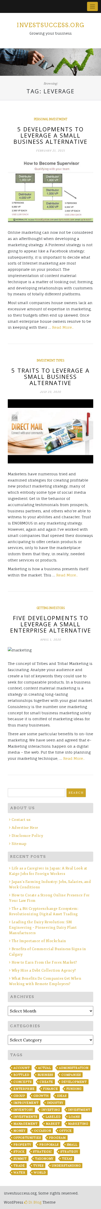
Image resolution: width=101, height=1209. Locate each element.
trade (19, 1165)
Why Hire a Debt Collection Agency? (44, 970)
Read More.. (63, 327)
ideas (62, 1096)
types (38, 1165)
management (25, 1123)
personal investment (50, 119)
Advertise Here (25, 827)
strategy (69, 1151)
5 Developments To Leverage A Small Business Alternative (50, 135)
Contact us (21, 819)
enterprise (24, 1089)
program (57, 1137)
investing (50, 1110)
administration (73, 1068)
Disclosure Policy (27, 835)
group (19, 1096)
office (65, 1130)
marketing (78, 1123)
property (22, 1144)
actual (44, 1068)
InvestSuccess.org (50, 25)
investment (79, 1110)
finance (50, 1089)
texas (67, 1158)
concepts (22, 1082)
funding (74, 1089)
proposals (48, 1144)
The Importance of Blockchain (39, 941)
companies (71, 1075)
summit (20, 1158)
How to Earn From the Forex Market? (44, 962)
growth (41, 1096)
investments (25, 1116)
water (19, 1172)
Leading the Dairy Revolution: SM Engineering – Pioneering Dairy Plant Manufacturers (43, 927)
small (72, 1144)
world (40, 1172)
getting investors (51, 608)
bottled (21, 1075)
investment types (50, 360)
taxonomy (44, 1158)
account (21, 1068)
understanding (66, 1165)
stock (19, 1151)
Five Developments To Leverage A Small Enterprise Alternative (50, 624)
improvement (26, 1103)
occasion (42, 1130)
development (74, 1082)
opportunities (27, 1137)
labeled (53, 1116)
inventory (23, 1110)
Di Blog (34, 1202)
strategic (42, 1151)
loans (74, 1116)
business (45, 1075)
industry (55, 1103)
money (19, 1130)
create (46, 1082)
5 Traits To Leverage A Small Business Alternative (50, 376)
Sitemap (19, 844)
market (53, 1123)
